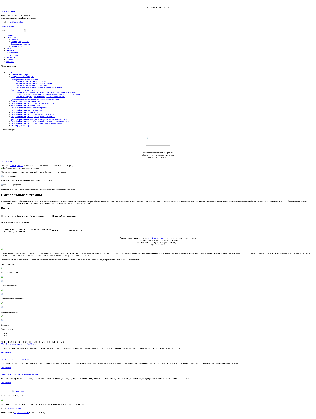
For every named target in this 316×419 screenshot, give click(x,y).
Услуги (9, 72)
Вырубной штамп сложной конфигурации (29, 108)
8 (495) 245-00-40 (8, 11)
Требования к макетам (20, 44)
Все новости (6, 353)
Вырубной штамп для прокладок (25, 112)
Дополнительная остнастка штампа (26, 101)
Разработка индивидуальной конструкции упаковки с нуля (40, 97)
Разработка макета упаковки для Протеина (34, 83)
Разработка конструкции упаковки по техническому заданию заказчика (46, 92)
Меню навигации (8, 66)
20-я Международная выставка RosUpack (18, 344)
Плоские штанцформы (20, 74)
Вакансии (15, 39)
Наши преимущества (20, 42)
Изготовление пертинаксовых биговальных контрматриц (35, 99)
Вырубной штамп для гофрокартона (26, 106)
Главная (9, 35)
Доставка (10, 50)
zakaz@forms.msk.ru (15, 22)
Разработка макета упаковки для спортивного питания (39, 88)
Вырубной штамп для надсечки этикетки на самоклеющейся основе (39, 119)
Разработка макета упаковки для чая (31, 81)
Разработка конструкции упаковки (25, 90)
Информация (16, 46)
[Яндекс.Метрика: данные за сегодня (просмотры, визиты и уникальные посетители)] (20, 391)
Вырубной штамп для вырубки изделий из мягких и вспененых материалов (43, 121)
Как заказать (11, 57)
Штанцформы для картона (22, 125)
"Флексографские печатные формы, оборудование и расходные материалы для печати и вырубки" (158, 155)
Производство (12, 53)
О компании (11, 37)
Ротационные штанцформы (22, 77)
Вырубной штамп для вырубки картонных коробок (32, 103)
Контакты (10, 62)
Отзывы (9, 59)
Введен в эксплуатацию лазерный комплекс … (21, 374)
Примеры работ (12, 55)
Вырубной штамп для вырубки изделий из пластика (33, 117)
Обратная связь (7, 161)
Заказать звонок (7, 26)
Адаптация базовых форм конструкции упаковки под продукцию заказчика (48, 94)
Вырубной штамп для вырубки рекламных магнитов (33, 114)
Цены (8, 48)
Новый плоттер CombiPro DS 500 (15, 359)
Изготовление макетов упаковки (24, 79)
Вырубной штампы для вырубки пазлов (28, 110)
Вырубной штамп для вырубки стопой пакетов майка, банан (36, 123)
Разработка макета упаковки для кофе (31, 86)
